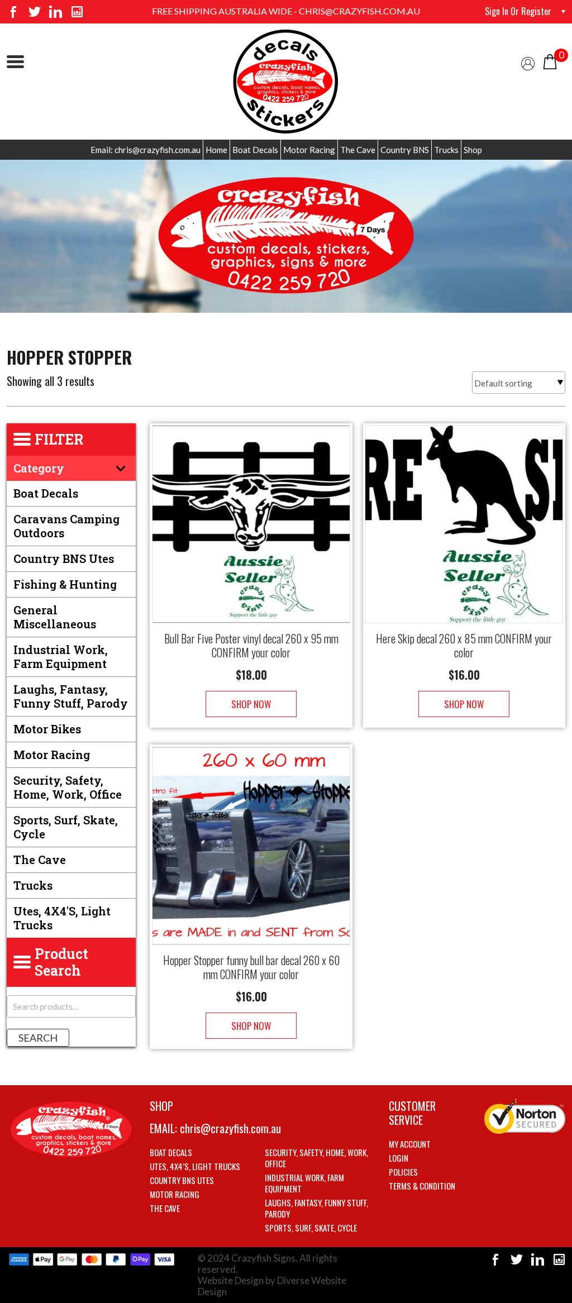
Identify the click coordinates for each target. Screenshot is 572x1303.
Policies (403, 1172)
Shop (473, 150)
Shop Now (251, 704)
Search (38, 1038)
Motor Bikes (47, 729)
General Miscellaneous (54, 617)
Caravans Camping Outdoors (66, 526)
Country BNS (404, 150)
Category (38, 468)
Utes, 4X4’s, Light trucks (195, 1166)
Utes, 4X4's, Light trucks (62, 918)
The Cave (357, 150)
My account (410, 1144)
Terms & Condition (422, 1186)
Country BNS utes (63, 558)
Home (216, 150)
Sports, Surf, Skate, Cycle (65, 827)
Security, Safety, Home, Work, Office (67, 787)
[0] (550, 60)
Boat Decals (255, 150)
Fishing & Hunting (65, 584)
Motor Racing (309, 150)
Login (398, 1158)
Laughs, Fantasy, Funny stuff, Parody (70, 696)
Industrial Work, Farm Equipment (60, 656)
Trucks (446, 150)
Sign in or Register (518, 11)
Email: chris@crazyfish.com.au (145, 150)
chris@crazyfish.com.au (230, 1128)
